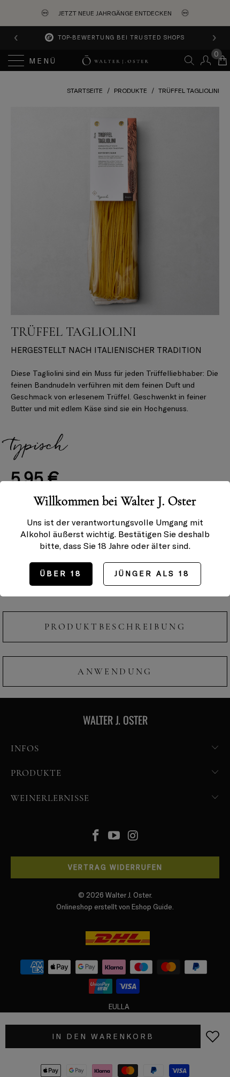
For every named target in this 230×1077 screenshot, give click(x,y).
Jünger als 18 (152, 573)
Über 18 (61, 573)
